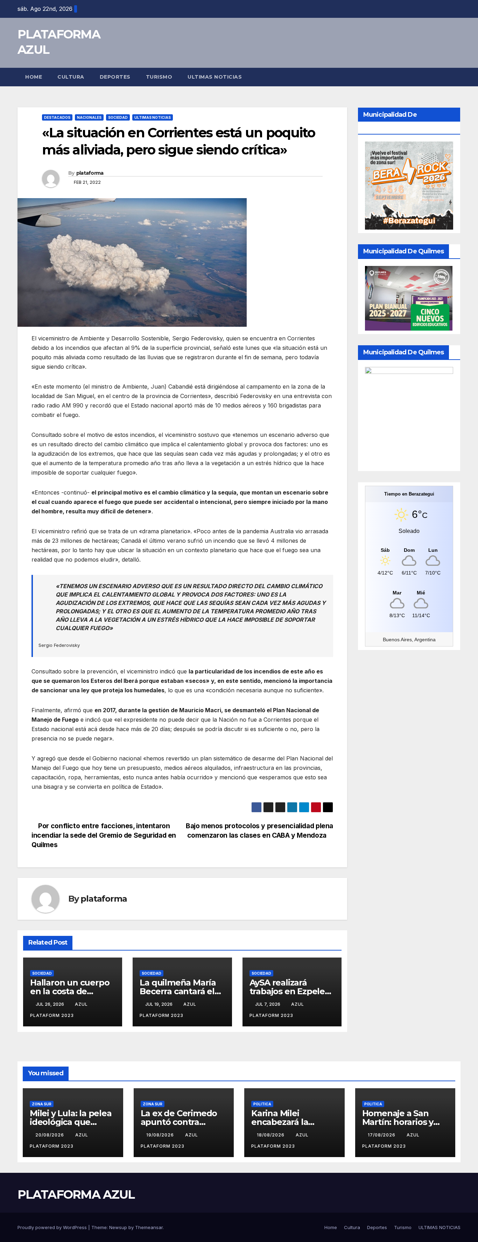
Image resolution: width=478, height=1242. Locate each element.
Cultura (70, 77)
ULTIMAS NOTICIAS (215, 77)
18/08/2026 (271, 1135)
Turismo (159, 77)
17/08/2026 (382, 1135)
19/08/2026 (160, 1135)
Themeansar (149, 1227)
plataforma (90, 173)
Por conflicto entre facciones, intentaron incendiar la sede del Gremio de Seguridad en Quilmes (103, 835)
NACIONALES (89, 117)
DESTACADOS (57, 117)
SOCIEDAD (118, 117)
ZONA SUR (41, 1104)
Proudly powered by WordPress (52, 1227)
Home (33, 77)
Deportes (115, 77)
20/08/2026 (50, 1135)
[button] (456, 76)
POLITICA (262, 1104)
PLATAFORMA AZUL (76, 1194)
